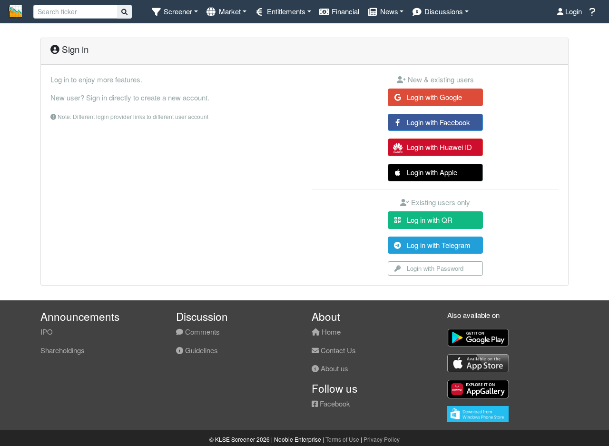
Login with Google (433, 97)
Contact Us (337, 350)
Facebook (334, 403)
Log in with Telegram (438, 245)
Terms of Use (342, 439)
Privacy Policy (381, 439)
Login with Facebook (437, 122)
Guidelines (200, 350)
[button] (174, 11)
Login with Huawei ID (438, 147)
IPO (46, 332)
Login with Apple (431, 172)
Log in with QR (428, 220)
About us (333, 368)
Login (572, 11)
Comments (201, 332)
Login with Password (434, 268)
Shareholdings (62, 350)
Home (330, 332)
